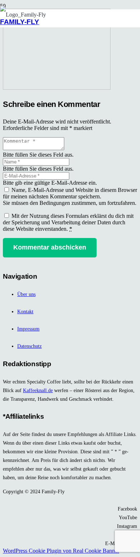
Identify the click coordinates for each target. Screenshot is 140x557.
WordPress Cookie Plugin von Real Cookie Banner (61, 551)
